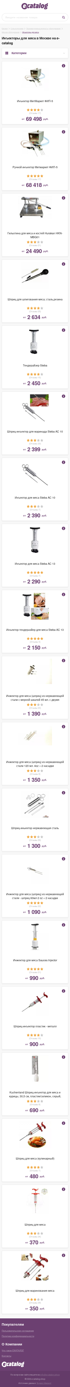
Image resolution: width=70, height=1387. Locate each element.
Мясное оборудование (11, 32)
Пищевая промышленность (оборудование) (43, 28)
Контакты (6, 1355)
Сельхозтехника (17, 28)
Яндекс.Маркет (44, 1383)
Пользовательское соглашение (18, 1330)
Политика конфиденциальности (18, 1336)
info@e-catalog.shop (50, 1374)
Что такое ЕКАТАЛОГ (13, 1350)
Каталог (5, 28)
